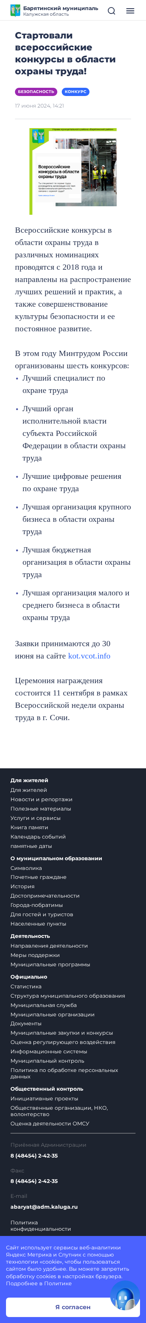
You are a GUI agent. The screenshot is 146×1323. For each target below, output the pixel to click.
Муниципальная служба (43, 1005)
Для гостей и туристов (41, 914)
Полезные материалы (40, 808)
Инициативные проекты (44, 1098)
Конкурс (75, 91)
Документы (26, 1023)
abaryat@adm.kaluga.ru (44, 1207)
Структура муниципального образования (67, 995)
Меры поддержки (35, 955)
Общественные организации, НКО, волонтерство (59, 1111)
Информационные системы (48, 1051)
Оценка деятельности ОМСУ (49, 1123)
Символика (26, 868)
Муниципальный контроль (47, 1060)
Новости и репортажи (41, 799)
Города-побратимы (36, 905)
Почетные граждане (38, 877)
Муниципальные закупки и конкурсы (61, 1032)
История (22, 886)
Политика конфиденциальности (40, 1226)
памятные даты (31, 846)
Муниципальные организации (52, 1014)
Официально (28, 977)
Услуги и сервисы (35, 818)
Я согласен (73, 1307)
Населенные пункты (38, 923)
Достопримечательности (45, 895)
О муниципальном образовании (56, 858)
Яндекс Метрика (29, 1254)
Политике (58, 1283)
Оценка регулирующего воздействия (62, 1042)
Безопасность (36, 91)
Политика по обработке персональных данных (64, 1073)
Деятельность (30, 936)
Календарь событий (38, 836)
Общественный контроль (46, 1089)
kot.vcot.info (89, 655)
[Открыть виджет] (125, 1295)
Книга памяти (29, 827)
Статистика (26, 986)
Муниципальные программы (50, 964)
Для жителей (29, 780)
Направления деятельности (49, 945)
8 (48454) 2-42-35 (34, 1156)
